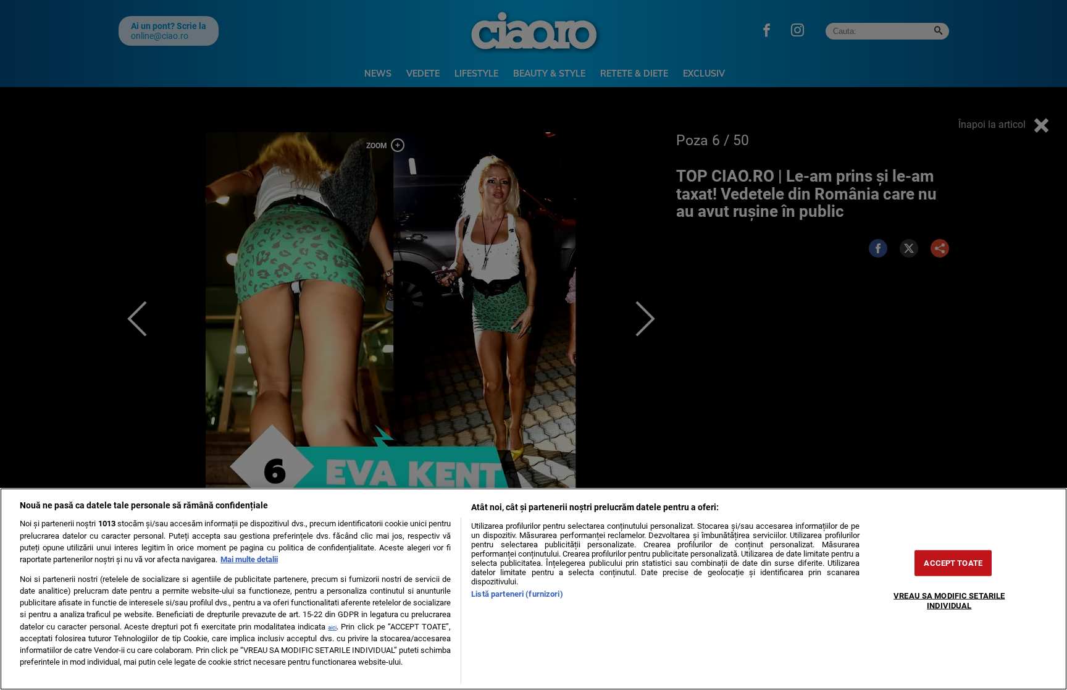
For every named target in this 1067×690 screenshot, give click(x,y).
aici (332, 627)
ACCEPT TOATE (953, 563)
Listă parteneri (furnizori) (517, 594)
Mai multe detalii (249, 559)
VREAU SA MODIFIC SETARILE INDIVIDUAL (949, 600)
